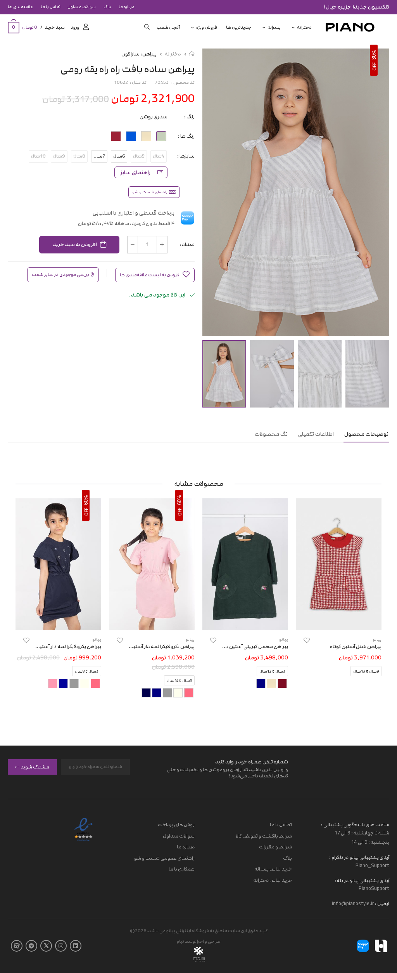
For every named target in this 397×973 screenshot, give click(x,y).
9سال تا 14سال (179, 680)
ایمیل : (381, 903)
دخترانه (304, 27)
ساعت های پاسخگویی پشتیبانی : (355, 824)
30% (374, 55)
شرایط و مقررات (275, 846)
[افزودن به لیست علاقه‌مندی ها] (307, 640)
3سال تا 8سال (86, 671)
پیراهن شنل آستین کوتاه (355, 646)
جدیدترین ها (238, 27)
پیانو (283, 639)
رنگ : (189, 117)
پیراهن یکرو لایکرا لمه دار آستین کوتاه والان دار (147, 646)
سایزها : (186, 156)
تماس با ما (50, 7)
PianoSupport (374, 888)
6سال (119, 156)
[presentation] (375, 604)
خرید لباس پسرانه (273, 868)
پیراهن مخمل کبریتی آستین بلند (253, 646)
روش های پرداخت (176, 824)
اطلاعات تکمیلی (316, 434)
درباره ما (126, 7)
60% (179, 499)
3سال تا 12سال (272, 671)
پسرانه (274, 27)
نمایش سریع (339, 620)
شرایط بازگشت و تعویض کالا (264, 835)
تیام (180, 941)
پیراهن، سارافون (139, 54)
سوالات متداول (81, 7)
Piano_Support (372, 865)
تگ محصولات (271, 434)
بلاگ (107, 7)
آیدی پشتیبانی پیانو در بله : (362, 880)
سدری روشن (153, 117)
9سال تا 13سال (366, 671)
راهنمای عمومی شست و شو (164, 858)
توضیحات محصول (366, 434)
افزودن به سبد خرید (75, 244)
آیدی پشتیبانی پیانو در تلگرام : (359, 857)
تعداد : (187, 244)
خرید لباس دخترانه (273, 880)
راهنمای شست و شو (149, 192)
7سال (99, 156)
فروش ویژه (206, 27)
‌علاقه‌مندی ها (20, 7)
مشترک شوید (35, 766)
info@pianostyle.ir (353, 903)
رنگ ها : (186, 136)
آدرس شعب (168, 27)
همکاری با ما (182, 868)
